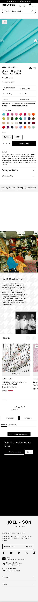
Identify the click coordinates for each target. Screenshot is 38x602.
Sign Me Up (29, 546)
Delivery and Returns (10, 170)
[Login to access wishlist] (34, 68)
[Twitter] (19, 552)
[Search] (36, 461)
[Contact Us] (20, 6)
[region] (19, 479)
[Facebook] (3, 552)
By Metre (7, 137)
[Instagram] (27, 552)
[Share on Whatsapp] (30, 68)
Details (4, 152)
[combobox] (16, 461)
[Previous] (28, 338)
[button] (19, 477)
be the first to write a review (19, 434)
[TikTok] (34, 552)
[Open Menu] (34, 6)
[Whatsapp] (11, 552)
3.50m (18, 137)
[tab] (10, 418)
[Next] (34, 338)
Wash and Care (7, 176)
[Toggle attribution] (35, 492)
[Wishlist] (24, 6)
